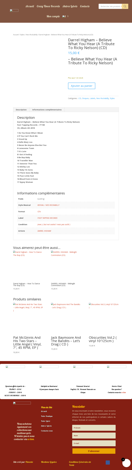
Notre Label (45, 421)
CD (80, 98)
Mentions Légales (49, 461)
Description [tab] (21, 109)
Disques (85, 98)
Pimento (29, 461)
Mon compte (53, 16)
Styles (22, 34)
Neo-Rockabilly (31, 34)
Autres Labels (70, 6)
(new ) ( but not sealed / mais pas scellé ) (54, 224)
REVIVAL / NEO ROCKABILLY (48, 205)
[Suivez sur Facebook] (108, 462)
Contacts (84, 6)
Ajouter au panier (81, 86)
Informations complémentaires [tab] (47, 109)
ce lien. (31, 439)
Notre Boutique (47, 416)
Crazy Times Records (48, 6)
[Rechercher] (125, 6)
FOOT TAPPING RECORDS (47, 218)
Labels (92, 98)
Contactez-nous (47, 431)
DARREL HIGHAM (44, 231)
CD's (39, 211)
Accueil (30, 6)
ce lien (123, 392)
